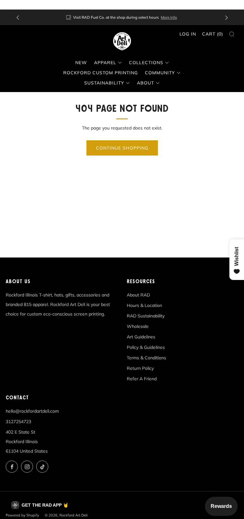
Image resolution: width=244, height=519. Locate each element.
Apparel (105, 62)
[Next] (226, 17)
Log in (188, 34)
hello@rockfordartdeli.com (32, 411)
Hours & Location (144, 305)
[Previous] (18, 17)
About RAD (138, 295)
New (81, 62)
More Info (169, 17)
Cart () (212, 34)
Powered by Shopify (22, 515)
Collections (146, 62)
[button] (39, 505)
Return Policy (140, 368)
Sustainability (104, 83)
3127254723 (18, 421)
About (145, 83)
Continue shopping (122, 148)
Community (160, 73)
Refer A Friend (142, 379)
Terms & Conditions (146, 358)
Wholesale (138, 326)
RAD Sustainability (146, 316)
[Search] (231, 34)
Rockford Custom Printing (100, 73)
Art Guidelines (141, 337)
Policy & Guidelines (146, 347)
